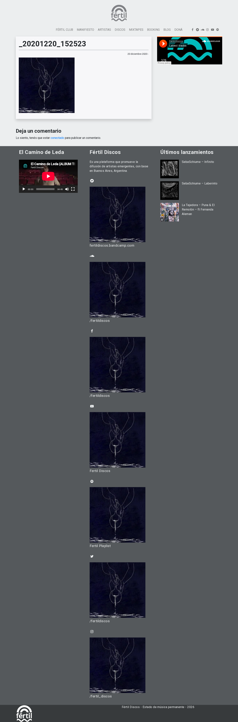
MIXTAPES (136, 29)
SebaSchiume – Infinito (198, 162)
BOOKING (153, 29)
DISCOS (120, 29)
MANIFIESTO (85, 29)
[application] (48, 176)
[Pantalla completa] (73, 189)
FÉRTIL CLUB (64, 29)
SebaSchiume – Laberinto (199, 183)
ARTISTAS (104, 29)
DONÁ (178, 29)
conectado (57, 138)
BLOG (167, 29)
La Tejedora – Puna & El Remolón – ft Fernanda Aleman (198, 209)
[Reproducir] (24, 189)
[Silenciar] (67, 189)
